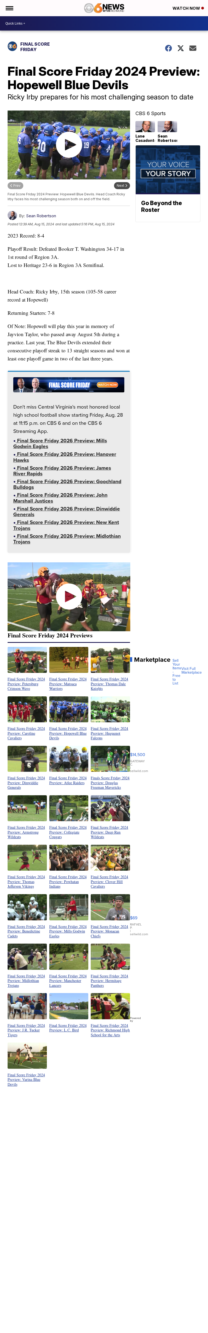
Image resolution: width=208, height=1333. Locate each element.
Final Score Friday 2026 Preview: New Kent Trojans (66, 526)
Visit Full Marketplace (191, 670)
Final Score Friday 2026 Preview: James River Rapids (62, 471)
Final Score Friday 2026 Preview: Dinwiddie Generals (66, 512)
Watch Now (187, 8)
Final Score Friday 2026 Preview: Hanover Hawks (64, 458)
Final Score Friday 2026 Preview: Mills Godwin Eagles (60, 444)
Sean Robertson (41, 215)
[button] (27, 669)
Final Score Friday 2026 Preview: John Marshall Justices (60, 498)
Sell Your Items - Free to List (177, 672)
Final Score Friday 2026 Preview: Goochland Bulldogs (67, 485)
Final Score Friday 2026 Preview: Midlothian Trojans (67, 539)
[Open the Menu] (9, 8)
